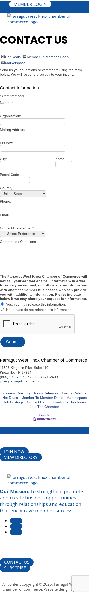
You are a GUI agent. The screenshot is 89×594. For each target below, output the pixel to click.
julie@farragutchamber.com (21, 381)
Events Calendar (75, 393)
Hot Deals (13, 56)
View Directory (21, 457)
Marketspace (15, 62)
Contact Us (35, 402)
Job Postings (13, 402)
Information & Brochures (67, 402)
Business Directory (16, 393)
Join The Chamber (44, 407)
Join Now (14, 451)
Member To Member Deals (48, 56)
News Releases (46, 393)
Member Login (30, 4)
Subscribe (15, 568)
